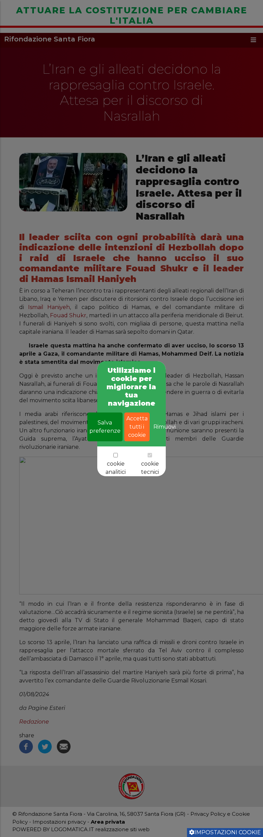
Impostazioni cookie (228, 832)
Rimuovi (164, 426)
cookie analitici (115, 467)
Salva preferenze (105, 426)
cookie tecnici (150, 467)
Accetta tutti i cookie (137, 426)
